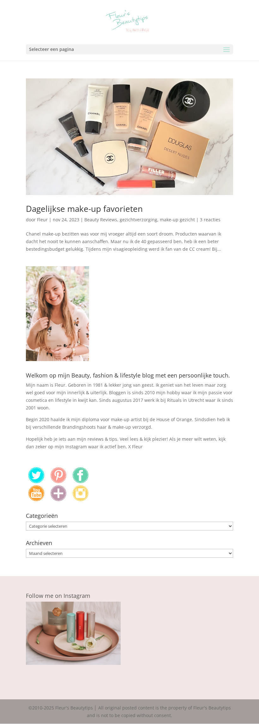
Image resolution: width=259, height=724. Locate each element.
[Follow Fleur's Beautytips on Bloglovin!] (58, 499)
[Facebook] (80, 481)
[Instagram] (80, 499)
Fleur (42, 220)
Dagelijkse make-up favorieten (84, 208)
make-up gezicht (177, 220)
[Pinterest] (58, 481)
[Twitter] (36, 481)
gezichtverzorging (138, 220)
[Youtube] (36, 499)
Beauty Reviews (100, 220)
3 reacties (210, 220)
